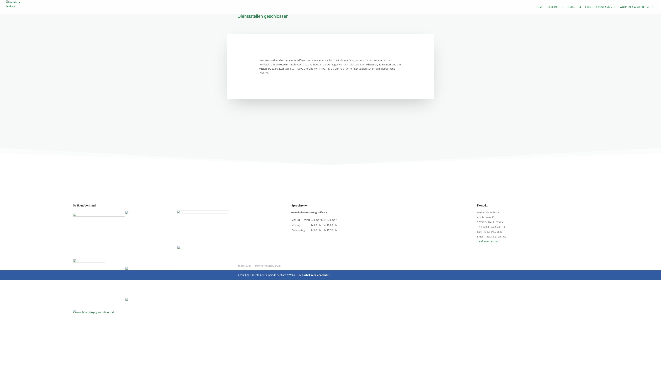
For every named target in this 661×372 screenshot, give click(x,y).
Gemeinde (554, 7)
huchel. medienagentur (315, 275)
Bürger (572, 7)
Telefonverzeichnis (488, 241)
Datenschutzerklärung (268, 265)
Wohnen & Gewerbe (632, 7)
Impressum (244, 265)
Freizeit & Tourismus (598, 7)
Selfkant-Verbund (84, 205)
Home (539, 7)
